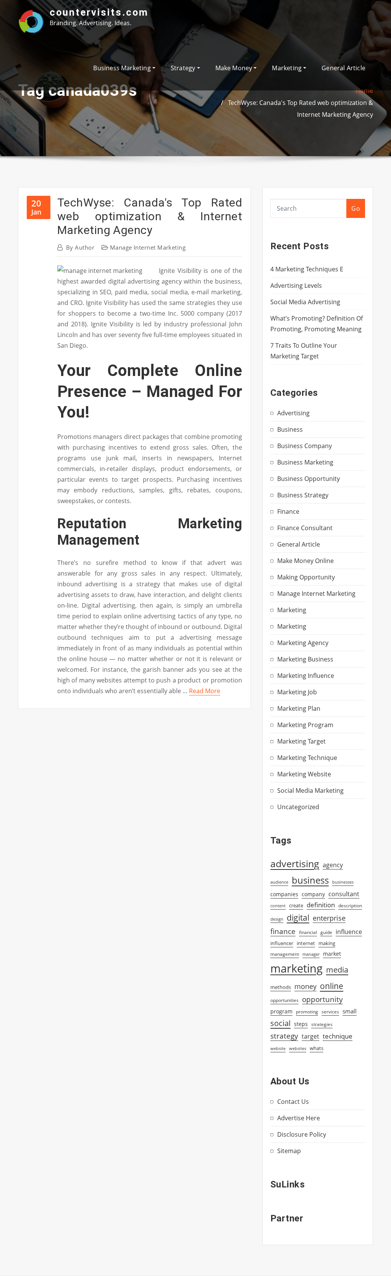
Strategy (184, 68)
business (310, 880)
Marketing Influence (305, 675)
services (330, 1012)
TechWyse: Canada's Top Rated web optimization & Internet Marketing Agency (149, 216)
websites (297, 1048)
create (296, 905)
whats (316, 1048)
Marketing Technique (307, 757)
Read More (204, 691)
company (313, 894)
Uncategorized (298, 807)
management (284, 954)
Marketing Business (305, 659)
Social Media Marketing (310, 790)
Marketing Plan (298, 708)
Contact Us (293, 1101)
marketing (296, 968)
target (310, 1036)
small (350, 1011)
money (305, 986)
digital (298, 917)
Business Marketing (122, 68)
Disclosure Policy (301, 1134)
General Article (343, 68)
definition (321, 904)
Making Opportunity (306, 577)
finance (283, 931)
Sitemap (289, 1151)
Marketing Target (301, 741)
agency (333, 865)
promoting (307, 1012)
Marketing (287, 68)
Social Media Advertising (305, 302)
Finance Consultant (305, 528)
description (350, 905)
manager (311, 954)
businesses (343, 882)
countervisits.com (99, 12)
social (280, 1023)
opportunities (284, 1000)
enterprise (329, 918)
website (278, 1048)
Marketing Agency (302, 643)
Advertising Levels (296, 285)
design (276, 919)
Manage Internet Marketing (148, 247)
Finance (288, 511)
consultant (343, 894)
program (281, 1011)
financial (308, 932)
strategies (322, 1024)
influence (349, 932)
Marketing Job (297, 692)
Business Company (304, 446)
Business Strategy (302, 495)
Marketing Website (304, 774)
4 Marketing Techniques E (306, 269)
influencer (281, 943)
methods (280, 987)
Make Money (234, 68)
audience (279, 882)
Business (290, 429)
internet (306, 943)
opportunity (322, 999)
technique (337, 1035)
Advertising (293, 413)
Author (80, 247)
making (326, 943)
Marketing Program (305, 725)
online (331, 985)
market (332, 953)
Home (364, 90)
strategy (284, 1036)
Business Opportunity (308, 478)
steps (301, 1024)
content (278, 905)
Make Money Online (305, 561)
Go (355, 208)
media (337, 969)
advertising (294, 863)
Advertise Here (298, 1118)
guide (326, 932)
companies (284, 894)
